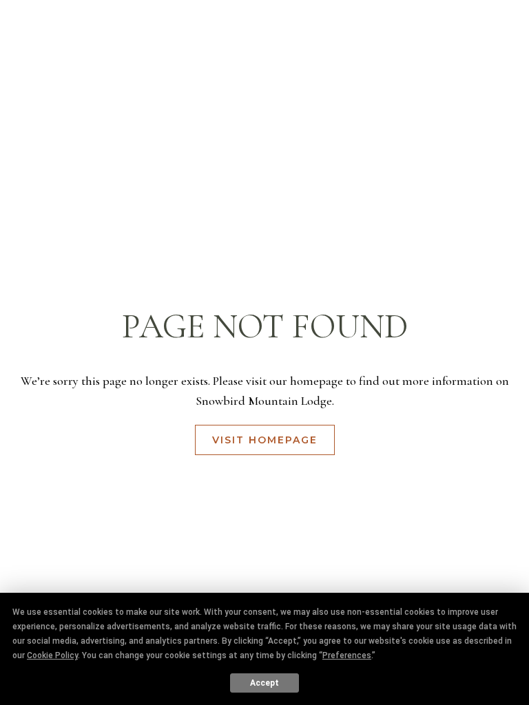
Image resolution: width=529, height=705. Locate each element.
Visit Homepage (265, 440)
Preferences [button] (346, 655)
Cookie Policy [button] (52, 655)
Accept (264, 683)
